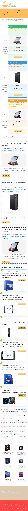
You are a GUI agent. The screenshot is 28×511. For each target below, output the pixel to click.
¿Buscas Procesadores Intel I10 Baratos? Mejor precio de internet (7, 453)
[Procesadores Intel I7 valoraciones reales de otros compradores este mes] (21, 474)
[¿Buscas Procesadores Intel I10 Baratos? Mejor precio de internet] (7, 447)
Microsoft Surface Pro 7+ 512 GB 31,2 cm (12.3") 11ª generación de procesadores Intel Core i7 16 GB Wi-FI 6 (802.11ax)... (14, 150)
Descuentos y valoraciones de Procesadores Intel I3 (7, 466)
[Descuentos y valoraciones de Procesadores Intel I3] (7, 461)
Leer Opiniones (22, 280)
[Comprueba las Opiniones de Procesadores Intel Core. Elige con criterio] (21, 461)
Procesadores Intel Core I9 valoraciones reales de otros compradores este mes (21, 453)
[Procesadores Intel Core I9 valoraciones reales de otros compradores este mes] (21, 447)
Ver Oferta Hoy (18, 56)
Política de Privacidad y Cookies (17, 508)
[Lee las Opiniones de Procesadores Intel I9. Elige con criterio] (7, 474)
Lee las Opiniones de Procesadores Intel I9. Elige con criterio (7, 480)
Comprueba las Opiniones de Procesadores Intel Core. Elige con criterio (21, 466)
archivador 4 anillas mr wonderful (10, 494)
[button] (25, 4)
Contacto (24, 508)
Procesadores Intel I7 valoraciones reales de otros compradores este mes (21, 480)
